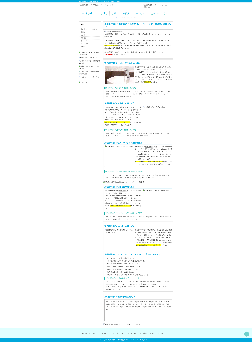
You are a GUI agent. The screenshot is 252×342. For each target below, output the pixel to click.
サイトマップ (161, 333)
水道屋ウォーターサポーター (89, 333)
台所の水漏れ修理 (151, 146)
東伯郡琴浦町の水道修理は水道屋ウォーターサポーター (124, 340)
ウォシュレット (131, 333)
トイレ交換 (143, 333)
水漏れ (117, 34)
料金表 (152, 333)
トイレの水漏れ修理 (151, 67)
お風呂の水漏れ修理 (121, 107)
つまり (112, 333)
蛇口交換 (120, 333)
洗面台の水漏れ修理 (121, 191)
